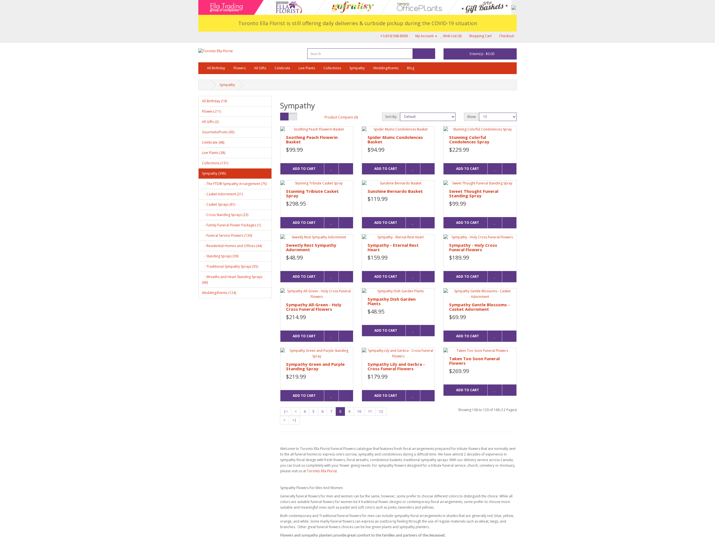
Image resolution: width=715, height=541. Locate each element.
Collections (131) (215, 163)
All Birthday (216, 68)
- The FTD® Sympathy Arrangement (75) (234, 183)
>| (294, 420)
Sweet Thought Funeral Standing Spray (473, 193)
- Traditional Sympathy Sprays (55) (230, 266)
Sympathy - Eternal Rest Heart (393, 247)
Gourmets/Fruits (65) (218, 132)
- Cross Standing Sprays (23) (225, 214)
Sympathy (357, 68)
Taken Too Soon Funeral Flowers (474, 361)
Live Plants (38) (213, 152)
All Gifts (260, 68)
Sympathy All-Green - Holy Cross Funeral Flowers (313, 307)
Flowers (239, 68)
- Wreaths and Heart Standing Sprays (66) (232, 279)
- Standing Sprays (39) (220, 256)
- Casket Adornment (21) (222, 194)
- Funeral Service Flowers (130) (227, 235)
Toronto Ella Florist (322, 471)
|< (286, 411)
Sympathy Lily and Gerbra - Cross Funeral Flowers (396, 366)
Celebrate (282, 68)
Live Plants (307, 68)
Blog (410, 68)
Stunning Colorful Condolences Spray (469, 139)
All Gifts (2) (210, 121)
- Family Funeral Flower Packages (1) (231, 225)
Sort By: (391, 116)
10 (359, 411)
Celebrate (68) (213, 142)
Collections (332, 68)
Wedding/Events (386, 68)
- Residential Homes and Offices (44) (232, 245)
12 (381, 411)
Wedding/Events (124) (219, 292)
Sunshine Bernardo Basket (395, 191)
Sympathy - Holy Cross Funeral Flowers (473, 247)
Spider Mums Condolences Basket (395, 139)
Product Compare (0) (341, 117)
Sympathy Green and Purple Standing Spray (315, 366)
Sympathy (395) (214, 173)
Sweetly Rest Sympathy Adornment (311, 247)
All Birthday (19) (214, 101)
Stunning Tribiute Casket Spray (312, 193)
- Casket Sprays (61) (218, 204)
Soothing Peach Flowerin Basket (312, 139)
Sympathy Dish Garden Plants (392, 301)
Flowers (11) (211, 111)
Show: (471, 116)
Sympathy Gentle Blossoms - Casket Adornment (479, 307)
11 (370, 411)
